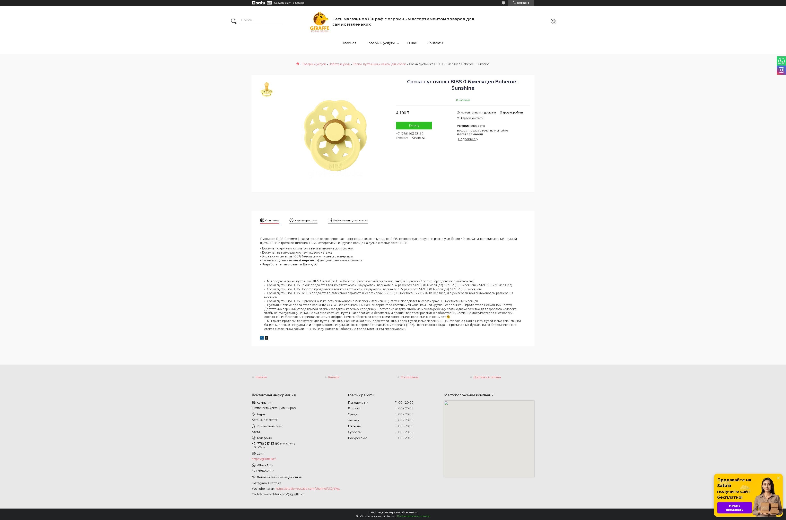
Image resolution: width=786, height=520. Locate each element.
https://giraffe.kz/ (264, 459)
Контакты (435, 43)
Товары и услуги (381, 43)
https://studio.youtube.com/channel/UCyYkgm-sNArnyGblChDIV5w (309, 489)
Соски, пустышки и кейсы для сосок (379, 64)
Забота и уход (339, 64)
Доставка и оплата (487, 377)
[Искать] (233, 22)
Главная (349, 43)
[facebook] (262, 338)
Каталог (334, 377)
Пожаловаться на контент (413, 516)
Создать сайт (282, 2)
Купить (414, 125)
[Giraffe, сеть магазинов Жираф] (319, 21)
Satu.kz (412, 512)
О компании (410, 377)
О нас (412, 43)
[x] (266, 338)
